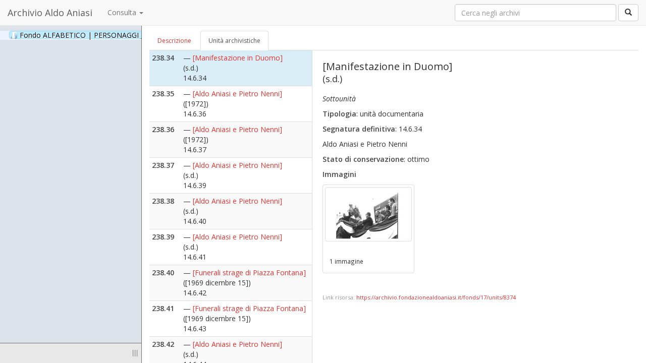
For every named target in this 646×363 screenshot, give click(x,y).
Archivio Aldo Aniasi (50, 13)
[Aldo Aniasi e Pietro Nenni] (237, 93)
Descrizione (174, 40)
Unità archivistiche (234, 40)
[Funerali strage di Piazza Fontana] (249, 272)
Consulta (122, 12)
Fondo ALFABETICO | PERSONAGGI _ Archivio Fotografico (127, 35)
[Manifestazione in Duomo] (238, 58)
